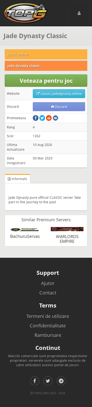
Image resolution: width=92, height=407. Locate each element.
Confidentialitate (48, 325)
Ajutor (47, 283)
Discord (60, 106)
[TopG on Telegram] (61, 381)
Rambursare (47, 335)
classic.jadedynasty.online (61, 93)
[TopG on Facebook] (34, 381)
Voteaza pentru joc (46, 80)
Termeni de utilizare (47, 316)
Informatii (19, 178)
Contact (47, 292)
